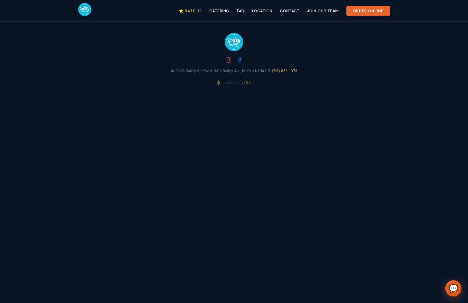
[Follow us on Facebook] (240, 60)
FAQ (241, 10)
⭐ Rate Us (190, 10)
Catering (219, 10)
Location (262, 10)
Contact (290, 10)
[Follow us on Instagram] (228, 60)
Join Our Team (323, 10)
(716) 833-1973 (284, 71)
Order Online (368, 10)
